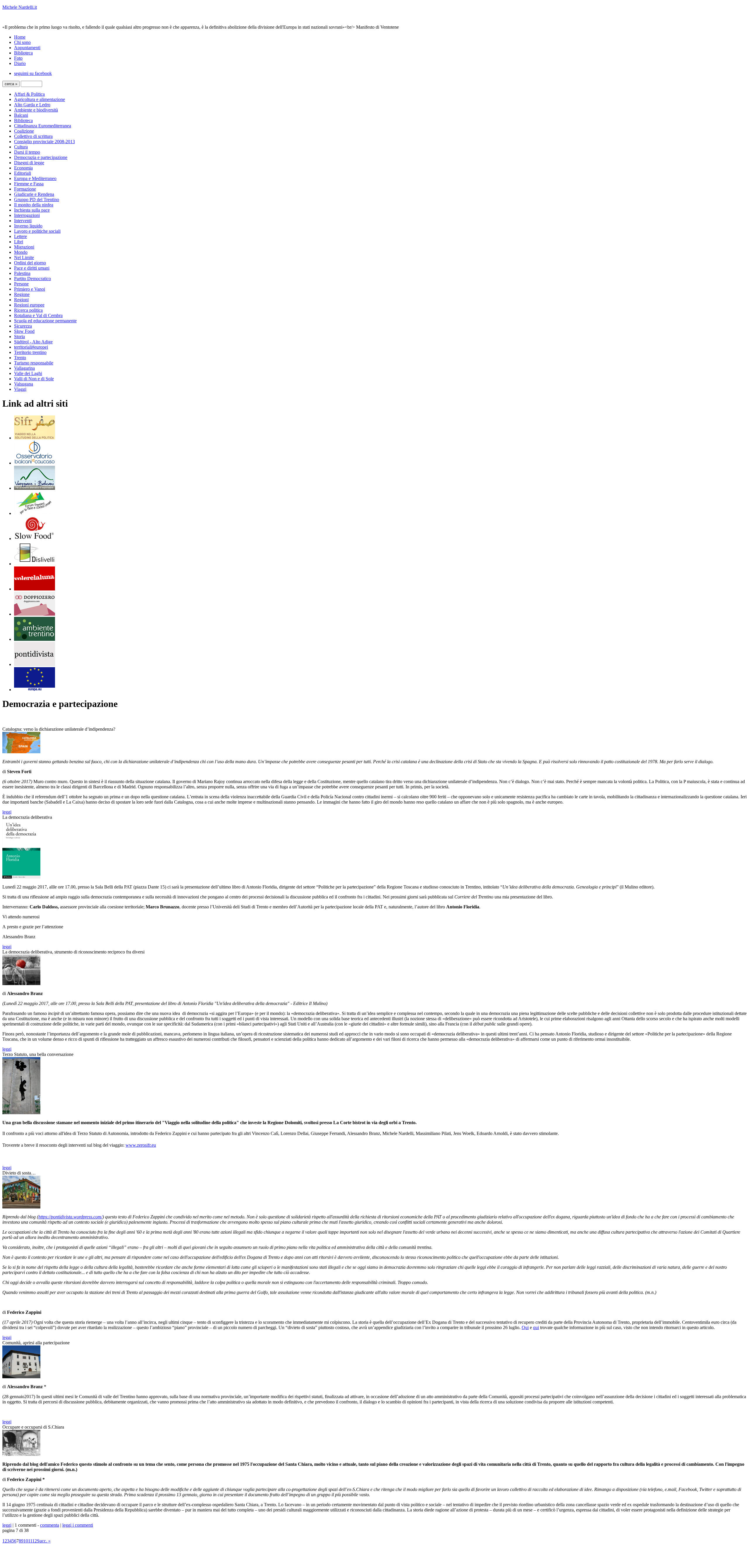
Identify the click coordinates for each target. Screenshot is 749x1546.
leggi (6, 811)
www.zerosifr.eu (141, 1145)
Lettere (20, 236)
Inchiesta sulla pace (32, 210)
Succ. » (44, 1540)
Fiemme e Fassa (29, 183)
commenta (49, 1525)
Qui (525, 1327)
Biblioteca (23, 52)
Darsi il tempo (27, 152)
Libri (18, 241)
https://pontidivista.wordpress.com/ (70, 1216)
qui (536, 1327)
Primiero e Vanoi (29, 289)
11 (30, 1540)
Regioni (21, 299)
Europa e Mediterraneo (35, 178)
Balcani (21, 115)
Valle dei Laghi (28, 373)
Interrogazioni (27, 215)
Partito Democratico (32, 278)
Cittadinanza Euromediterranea (42, 125)
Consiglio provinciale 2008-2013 (44, 141)
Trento (20, 357)
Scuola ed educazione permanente (45, 320)
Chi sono (22, 42)
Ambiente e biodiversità (36, 109)
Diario (20, 63)
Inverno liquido (28, 225)
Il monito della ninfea (33, 204)
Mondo (21, 252)
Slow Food (24, 331)
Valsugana (23, 383)
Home (19, 37)
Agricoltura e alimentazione (39, 99)
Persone (21, 283)
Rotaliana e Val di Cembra (38, 315)
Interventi (23, 220)
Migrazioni (24, 246)
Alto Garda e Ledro (32, 104)
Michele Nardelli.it (19, 7)
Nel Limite (24, 257)
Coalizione (24, 131)
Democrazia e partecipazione (40, 157)
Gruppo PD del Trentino (36, 199)
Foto (18, 58)
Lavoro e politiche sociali (37, 231)
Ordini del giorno (30, 262)
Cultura (21, 146)
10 (25, 1540)
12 (34, 1540)
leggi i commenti (77, 1525)
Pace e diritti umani (31, 268)
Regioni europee (29, 304)
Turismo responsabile (33, 362)
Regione (22, 294)
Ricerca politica (28, 310)
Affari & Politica (29, 94)
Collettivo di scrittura (33, 136)
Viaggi (20, 389)
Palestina (22, 273)
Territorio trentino (30, 352)
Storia (19, 336)
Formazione (25, 188)
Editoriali (22, 173)
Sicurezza (23, 325)
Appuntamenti (27, 47)
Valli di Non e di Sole (34, 378)
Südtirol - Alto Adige (33, 341)
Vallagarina (24, 368)
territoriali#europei (31, 347)
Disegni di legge (29, 162)
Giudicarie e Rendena (34, 194)
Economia (23, 167)
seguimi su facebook (33, 73)
